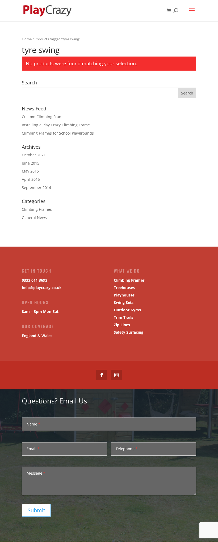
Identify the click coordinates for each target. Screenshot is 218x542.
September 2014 (36, 187)
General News (34, 217)
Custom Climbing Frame (43, 116)
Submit (36, 510)
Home (27, 39)
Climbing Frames (37, 209)
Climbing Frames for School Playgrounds (58, 133)
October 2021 (34, 154)
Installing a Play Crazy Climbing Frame (56, 124)
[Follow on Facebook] (101, 375)
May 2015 (30, 171)
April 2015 (31, 179)
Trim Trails (123, 317)
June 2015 (30, 163)
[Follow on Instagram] (116, 375)
